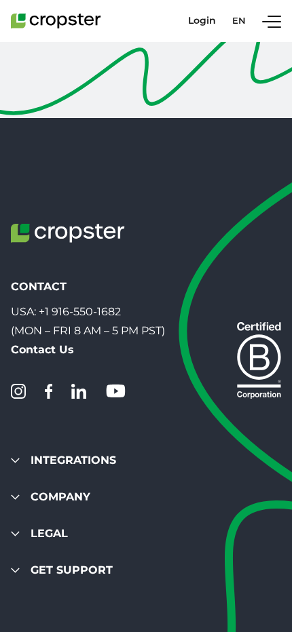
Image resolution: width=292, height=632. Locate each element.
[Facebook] (48, 391)
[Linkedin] (78, 391)
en (239, 21)
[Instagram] (18, 391)
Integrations (73, 460)
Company (60, 496)
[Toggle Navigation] (271, 21)
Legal (49, 533)
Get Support (72, 570)
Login (202, 20)
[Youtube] (115, 391)
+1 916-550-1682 (80, 311)
